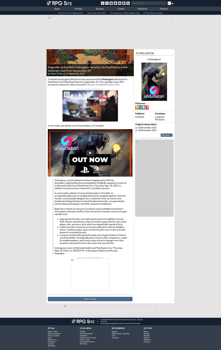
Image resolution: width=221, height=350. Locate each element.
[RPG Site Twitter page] (102, 3)
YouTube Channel (86, 334)
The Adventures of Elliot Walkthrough (125, 13)
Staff (49, 338)
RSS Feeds (52, 346)
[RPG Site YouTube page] (111, 3)
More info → (166, 135)
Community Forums (87, 342)
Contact (51, 344)
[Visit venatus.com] (112, 117)
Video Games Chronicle (120, 334)
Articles (78, 8)
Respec (114, 331)
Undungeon (154, 59)
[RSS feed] (128, 3)
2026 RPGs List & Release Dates (71, 13)
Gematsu (115, 338)
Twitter (82, 331)
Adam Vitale (56, 73)
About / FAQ (52, 331)
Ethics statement (54, 334)
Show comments (90, 299)
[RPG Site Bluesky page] (115, 3)
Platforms (142, 8)
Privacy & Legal (53, 336)
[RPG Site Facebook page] (107, 3)
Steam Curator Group (88, 338)
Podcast (164, 8)
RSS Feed (83, 344)
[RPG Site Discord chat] (119, 3)
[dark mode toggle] (171, 3)
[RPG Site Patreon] (123, 3)
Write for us (52, 340)
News (57, 8)
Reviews (100, 8)
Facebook (83, 336)
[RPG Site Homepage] (60, 3)
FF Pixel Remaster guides (153, 13)
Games (121, 8)
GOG (98, 84)
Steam (91, 84)
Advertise (51, 342)
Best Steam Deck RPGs (96, 13)
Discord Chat (85, 340)
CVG (113, 336)
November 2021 (112, 84)
